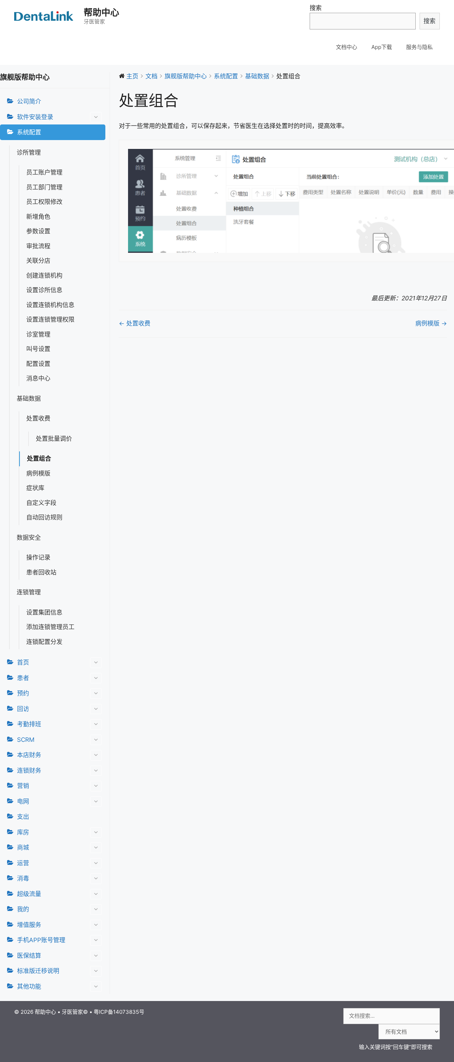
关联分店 (38, 260)
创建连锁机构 (44, 275)
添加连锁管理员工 (50, 626)
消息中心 (38, 378)
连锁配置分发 (44, 641)
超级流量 (29, 893)
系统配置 (29, 132)
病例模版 (38, 473)
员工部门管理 (44, 187)
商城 (23, 847)
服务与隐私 (419, 47)
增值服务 (29, 924)
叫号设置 (38, 348)
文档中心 (346, 47)
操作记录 (38, 557)
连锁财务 (29, 770)
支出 (23, 816)
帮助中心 (101, 12)
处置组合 (39, 458)
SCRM (25, 739)
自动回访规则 (44, 517)
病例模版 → (431, 323)
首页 (23, 662)
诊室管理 (38, 334)
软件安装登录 (35, 117)
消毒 (23, 878)
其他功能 (29, 986)
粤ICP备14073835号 (119, 1011)
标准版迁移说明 (38, 970)
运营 (23, 863)
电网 (23, 801)
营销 (23, 785)
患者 (23, 678)
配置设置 (38, 363)
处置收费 (38, 418)
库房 (23, 832)
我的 (23, 909)
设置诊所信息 (44, 290)
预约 (23, 693)
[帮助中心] (44, 16)
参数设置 (38, 231)
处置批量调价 (54, 438)
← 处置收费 (134, 323)
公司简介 (29, 101)
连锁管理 (29, 592)
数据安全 (29, 537)
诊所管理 (29, 152)
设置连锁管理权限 (50, 319)
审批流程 (38, 246)
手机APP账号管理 (41, 940)
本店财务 (29, 754)
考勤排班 (29, 724)
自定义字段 (41, 502)
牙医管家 (72, 1011)
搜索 (316, 7)
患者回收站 (41, 572)
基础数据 (29, 398)
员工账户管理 (44, 172)
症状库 (35, 487)
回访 (23, 708)
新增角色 (38, 216)
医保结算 (29, 955)
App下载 (381, 47)
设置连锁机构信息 (50, 304)
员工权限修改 (44, 201)
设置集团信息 (44, 612)
